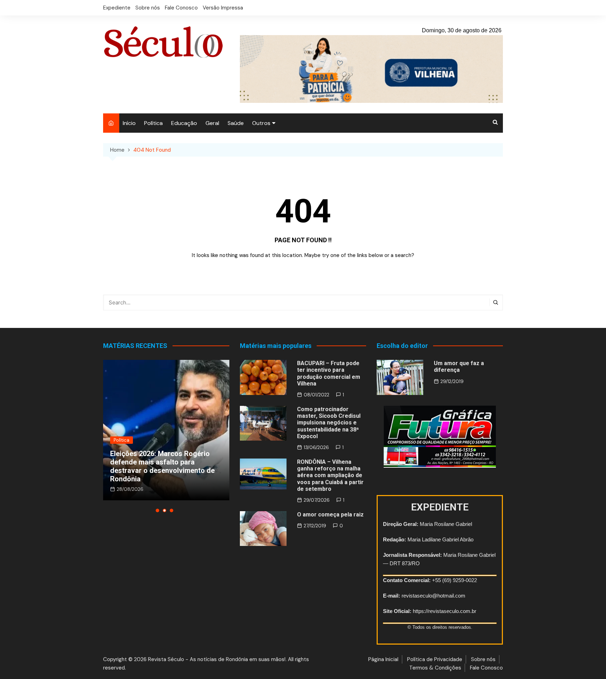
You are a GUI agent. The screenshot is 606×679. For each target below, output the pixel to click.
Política (153, 123)
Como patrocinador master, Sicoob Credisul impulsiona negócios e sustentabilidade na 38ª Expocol (329, 423)
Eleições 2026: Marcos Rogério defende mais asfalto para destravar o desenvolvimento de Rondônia (162, 466)
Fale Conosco (181, 7)
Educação (184, 123)
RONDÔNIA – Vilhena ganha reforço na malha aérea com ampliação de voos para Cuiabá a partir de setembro (330, 475)
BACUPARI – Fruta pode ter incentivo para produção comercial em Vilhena (328, 373)
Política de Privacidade (434, 659)
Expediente (116, 7)
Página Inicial (383, 659)
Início (129, 123)
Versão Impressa (223, 7)
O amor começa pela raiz (330, 514)
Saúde (236, 123)
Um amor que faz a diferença (459, 366)
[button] (157, 510)
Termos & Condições (435, 667)
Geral (212, 123)
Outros (261, 123)
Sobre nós (147, 7)
